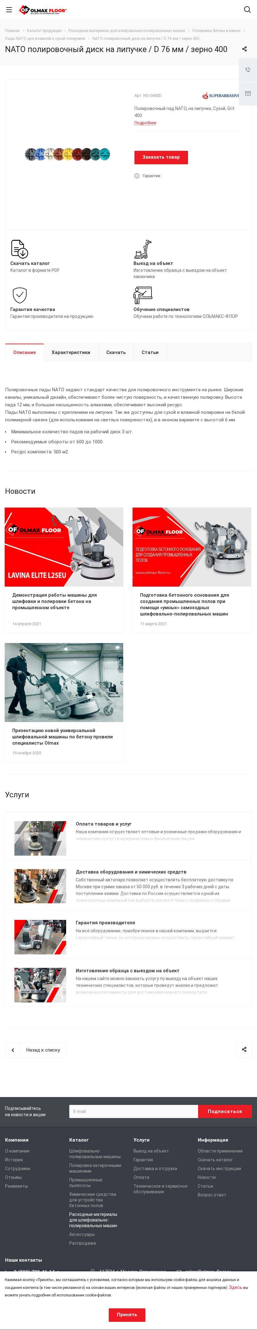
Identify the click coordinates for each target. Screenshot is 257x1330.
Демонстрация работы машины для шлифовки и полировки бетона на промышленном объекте (54, 601)
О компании (17, 1150)
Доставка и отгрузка (155, 1168)
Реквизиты (16, 1186)
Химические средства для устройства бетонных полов (92, 1200)
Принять (127, 1314)
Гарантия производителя (105, 923)
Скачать (116, 352)
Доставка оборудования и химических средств (131, 872)
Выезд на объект (151, 1150)
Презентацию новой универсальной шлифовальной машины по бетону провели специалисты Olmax (62, 737)
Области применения (220, 1150)
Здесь (235, 1287)
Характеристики (71, 352)
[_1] (67, 154)
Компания (17, 1140)
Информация (213, 1140)
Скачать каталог (215, 1159)
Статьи (150, 352)
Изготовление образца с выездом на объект (128, 971)
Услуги (141, 1140)
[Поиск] (247, 10)
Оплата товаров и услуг (103, 824)
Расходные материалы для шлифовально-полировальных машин (93, 1220)
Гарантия (143, 1159)
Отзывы (13, 1177)
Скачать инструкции (219, 1168)
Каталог (79, 1140)
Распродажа (82, 1243)
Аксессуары (82, 1234)
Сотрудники (17, 1168)
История (14, 1159)
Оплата (141, 1177)
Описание (24, 352)
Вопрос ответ (212, 1194)
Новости (207, 1177)
